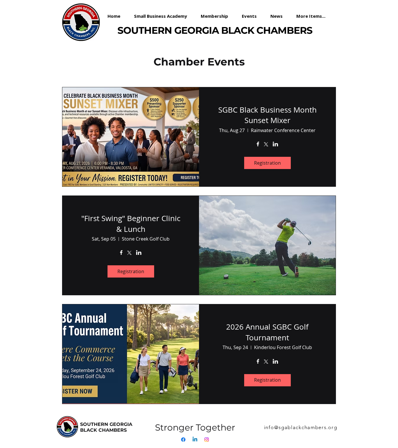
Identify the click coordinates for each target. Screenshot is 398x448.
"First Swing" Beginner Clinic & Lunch (130, 223)
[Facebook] (183, 439)
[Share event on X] (266, 144)
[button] (216, 16)
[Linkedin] (195, 439)
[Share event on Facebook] (258, 144)
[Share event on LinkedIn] (275, 144)
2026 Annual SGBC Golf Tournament (267, 332)
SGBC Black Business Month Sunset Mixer (267, 115)
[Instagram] (206, 439)
